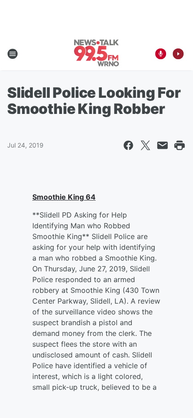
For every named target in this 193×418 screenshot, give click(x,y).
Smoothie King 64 (64, 196)
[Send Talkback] (160, 53)
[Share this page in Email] (162, 145)
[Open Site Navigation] (12, 53)
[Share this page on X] (145, 145)
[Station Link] (96, 53)
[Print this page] (179, 145)
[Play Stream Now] (178, 53)
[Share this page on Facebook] (128, 145)
